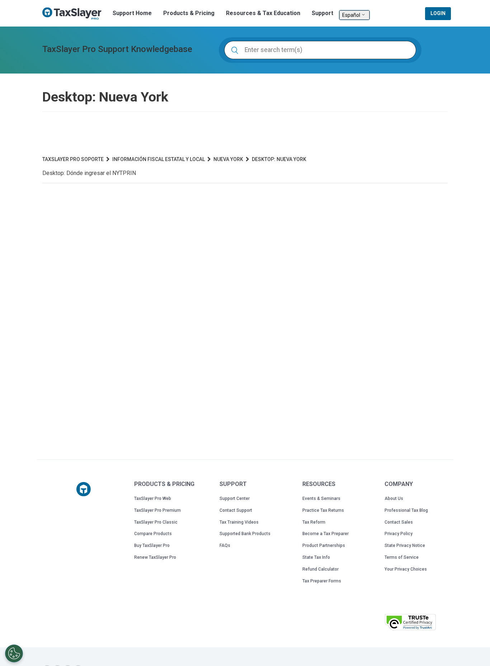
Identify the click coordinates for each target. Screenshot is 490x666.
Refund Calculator (320, 569)
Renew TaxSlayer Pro (155, 557)
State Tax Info (316, 557)
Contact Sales (399, 522)
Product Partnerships (323, 545)
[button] (361, 621)
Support (322, 13)
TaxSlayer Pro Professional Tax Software (74, 13)
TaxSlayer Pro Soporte (73, 159)
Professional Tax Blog (406, 510)
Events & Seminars (321, 498)
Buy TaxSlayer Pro (152, 545)
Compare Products (153, 533)
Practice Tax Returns (323, 510)
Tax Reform (313, 522)
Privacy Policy (399, 533)
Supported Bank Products (245, 533)
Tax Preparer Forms (321, 581)
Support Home (132, 13)
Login (438, 13)
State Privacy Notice (405, 545)
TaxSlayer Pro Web (152, 498)
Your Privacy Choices (406, 569)
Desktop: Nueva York (279, 159)
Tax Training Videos (239, 522)
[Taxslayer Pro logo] (83, 489)
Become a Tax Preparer (325, 533)
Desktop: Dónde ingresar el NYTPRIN (89, 173)
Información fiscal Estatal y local (158, 159)
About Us (394, 498)
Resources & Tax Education (263, 13)
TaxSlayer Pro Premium (157, 510)
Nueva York (228, 159)
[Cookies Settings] (14, 653)
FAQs (225, 545)
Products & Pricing (189, 13)
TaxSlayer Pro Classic (156, 522)
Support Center (235, 498)
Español (351, 15)
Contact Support (236, 510)
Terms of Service (402, 557)
